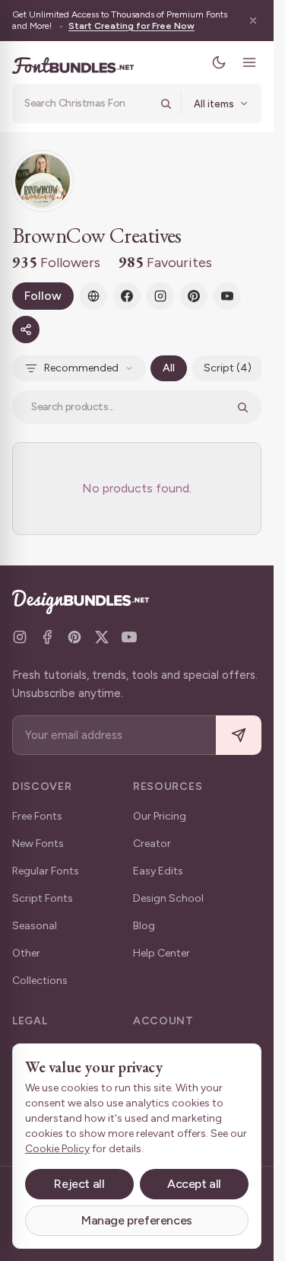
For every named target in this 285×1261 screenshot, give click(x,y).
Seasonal (34, 925)
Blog (144, 925)
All (169, 367)
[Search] (166, 103)
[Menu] (249, 62)
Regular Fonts (45, 871)
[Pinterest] (193, 296)
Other (26, 953)
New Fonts (38, 843)
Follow (43, 295)
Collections (40, 980)
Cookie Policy (57, 1148)
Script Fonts (42, 898)
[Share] (26, 329)
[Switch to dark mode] (219, 62)
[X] (101, 637)
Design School (168, 898)
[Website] (93, 296)
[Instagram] (160, 296)
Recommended (81, 367)
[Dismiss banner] (253, 20)
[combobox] (87, 103)
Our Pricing (159, 816)
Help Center (161, 953)
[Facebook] (127, 296)
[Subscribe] (238, 735)
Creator (152, 843)
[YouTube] (227, 296)
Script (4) (228, 367)
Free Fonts (37, 816)
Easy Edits (158, 871)
